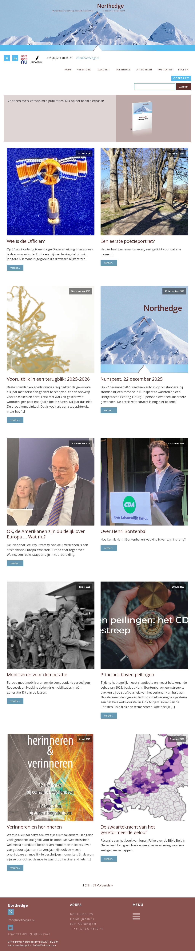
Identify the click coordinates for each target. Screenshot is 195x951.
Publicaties (165, 69)
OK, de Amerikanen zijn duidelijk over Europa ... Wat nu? (46, 534)
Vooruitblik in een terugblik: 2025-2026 (48, 379)
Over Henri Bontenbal (123, 531)
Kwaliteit (104, 69)
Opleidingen (144, 69)
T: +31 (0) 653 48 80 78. (87, 928)
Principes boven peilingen (127, 674)
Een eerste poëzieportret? (128, 241)
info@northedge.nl (87, 58)
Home (68, 69)
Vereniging (84, 69)
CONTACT (181, 78)
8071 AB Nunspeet (83, 923)
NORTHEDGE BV (81, 914)
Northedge (123, 69)
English (183, 69)
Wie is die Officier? (26, 241)
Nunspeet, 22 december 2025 (132, 379)
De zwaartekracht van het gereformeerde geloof (128, 829)
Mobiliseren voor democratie (37, 674)
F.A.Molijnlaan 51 (82, 918)
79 (94, 885)
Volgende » (105, 885)
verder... (15, 267)
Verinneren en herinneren (34, 827)
